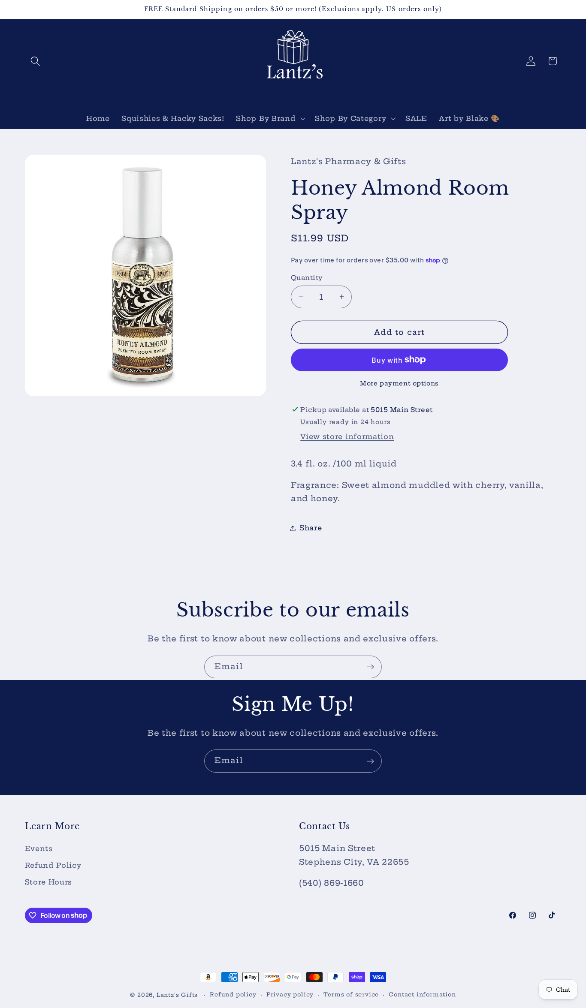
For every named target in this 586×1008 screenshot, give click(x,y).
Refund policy (233, 994)
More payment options (399, 383)
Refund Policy (53, 865)
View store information (347, 436)
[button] (36, 61)
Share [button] (310, 528)
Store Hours (48, 882)
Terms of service (351, 994)
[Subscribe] (370, 667)
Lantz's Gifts (177, 995)
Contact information (422, 994)
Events (39, 849)
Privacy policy (290, 994)
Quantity (307, 278)
